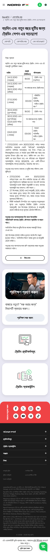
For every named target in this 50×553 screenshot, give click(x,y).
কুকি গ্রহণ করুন (25, 548)
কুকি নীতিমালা (37, 540)
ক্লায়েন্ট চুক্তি (6, 471)
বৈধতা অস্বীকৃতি (7, 479)
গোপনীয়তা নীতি (29, 471)
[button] (3, 4)
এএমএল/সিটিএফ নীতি (31, 475)
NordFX (5, 17)
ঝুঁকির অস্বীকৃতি (7, 475)
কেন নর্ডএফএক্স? (39, 41)
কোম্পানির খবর (17, 17)
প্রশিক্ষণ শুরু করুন (25, 317)
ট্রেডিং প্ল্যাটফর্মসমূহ (25, 351)
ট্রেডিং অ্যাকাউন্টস (25, 387)
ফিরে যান (27, 258)
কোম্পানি (7, 41)
